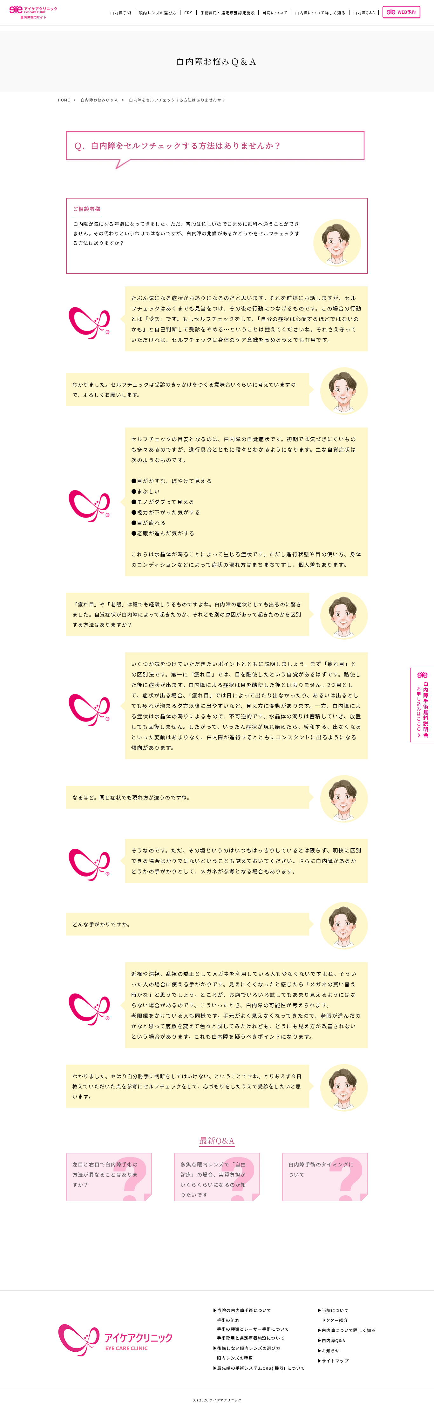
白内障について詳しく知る (320, 12)
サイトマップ (335, 1361)
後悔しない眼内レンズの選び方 (249, 1348)
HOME (64, 99)
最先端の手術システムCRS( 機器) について (261, 1368)
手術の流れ (228, 1320)
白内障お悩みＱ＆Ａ (100, 99)
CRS (188, 12)
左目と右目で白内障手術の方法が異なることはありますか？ (105, 1174)
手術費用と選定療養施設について (251, 1338)
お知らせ (331, 1351)
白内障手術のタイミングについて (321, 1169)
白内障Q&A (364, 12)
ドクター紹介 (335, 1320)
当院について (335, 1310)
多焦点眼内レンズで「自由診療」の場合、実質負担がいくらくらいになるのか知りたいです (213, 1179)
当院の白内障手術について (244, 1310)
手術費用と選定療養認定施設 (227, 12)
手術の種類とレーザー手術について (253, 1329)
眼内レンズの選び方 (158, 12)
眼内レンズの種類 (235, 1358)
